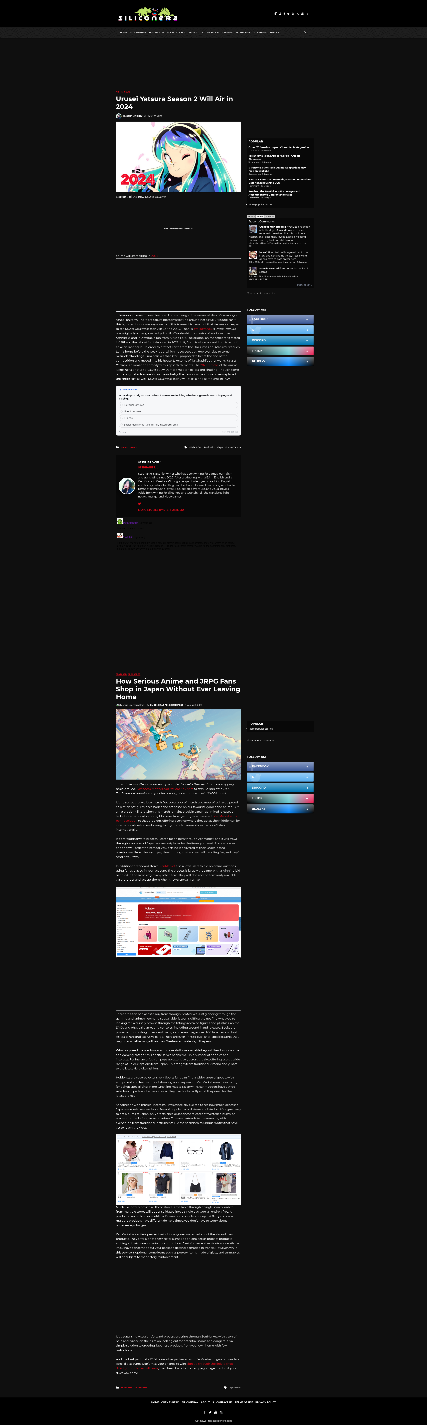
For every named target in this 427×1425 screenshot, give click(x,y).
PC (202, 32)
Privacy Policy (265, 1402)
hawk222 (264, 252)
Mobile (211, 32)
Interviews (243, 32)
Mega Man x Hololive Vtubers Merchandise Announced (275, 243)
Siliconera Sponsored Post (166, 705)
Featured (121, 674)
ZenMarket (167, 866)
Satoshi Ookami (269, 268)
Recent (260, 216)
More (273, 32)
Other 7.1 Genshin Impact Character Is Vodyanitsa (279, 147)
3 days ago (264, 279)
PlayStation (175, 32)
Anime (119, 92)
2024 (154, 256)
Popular (270, 216)
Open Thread (170, 1402)
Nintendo (155, 32)
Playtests (260, 32)
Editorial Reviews (134, 404)
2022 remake (209, 365)
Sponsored (134, 674)
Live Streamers (132, 411)
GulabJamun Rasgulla (273, 226)
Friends (128, 418)
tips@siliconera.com (220, 1420)
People (251, 216)
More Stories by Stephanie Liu (161, 510)
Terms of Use (244, 1402)
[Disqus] (178, 559)
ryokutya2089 (203, 328)
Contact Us (224, 1402)
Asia (193, 447)
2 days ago (302, 262)
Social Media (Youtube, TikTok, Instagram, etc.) (151, 424)
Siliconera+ (138, 32)
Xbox (191, 32)
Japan (221, 447)
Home (123, 32)
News (127, 92)
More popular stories (261, 204)
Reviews (227, 32)
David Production (206, 447)
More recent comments (261, 293)
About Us (207, 1402)
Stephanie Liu (134, 116)
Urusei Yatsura (234, 447)
